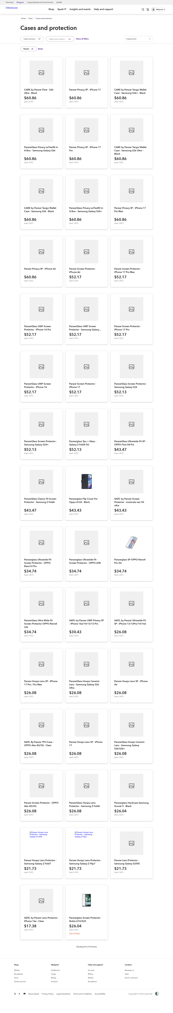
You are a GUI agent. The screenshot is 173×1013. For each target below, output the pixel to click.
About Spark (33, 994)
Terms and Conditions (82, 994)
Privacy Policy (47, 994)
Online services (20, 981)
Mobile (17, 970)
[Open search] (143, 9)
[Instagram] (15, 994)
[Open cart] (147, 9)
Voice (16, 978)
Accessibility (100, 994)
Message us (129, 970)
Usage (53, 974)
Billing (53, 978)
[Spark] (12, 9)
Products (54, 981)
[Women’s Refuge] (157, 994)
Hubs (127, 974)
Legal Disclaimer (63, 994)
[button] (158, 9)
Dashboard (55, 970)
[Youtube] (24, 994)
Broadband (18, 974)
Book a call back (131, 978)
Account (91, 970)
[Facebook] (20, 994)
